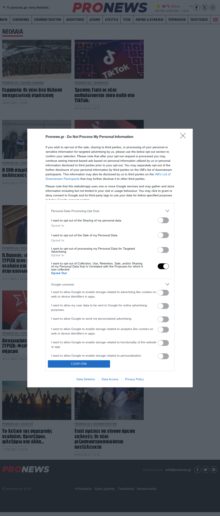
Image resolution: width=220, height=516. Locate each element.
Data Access (110, 379)
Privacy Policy (134, 379)
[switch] (163, 220)
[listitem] (110, 211)
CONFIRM (79, 363)
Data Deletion (85, 379)
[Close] (184, 137)
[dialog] (110, 258)
